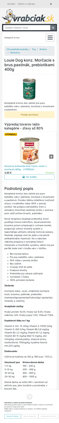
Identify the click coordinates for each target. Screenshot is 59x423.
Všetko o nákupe (26, 3)
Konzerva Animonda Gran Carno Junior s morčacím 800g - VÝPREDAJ (25, 168)
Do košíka (31, 177)
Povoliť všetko (13, 416)
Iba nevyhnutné (30, 416)
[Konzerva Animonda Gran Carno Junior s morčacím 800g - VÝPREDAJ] (29, 150)
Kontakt (11, 3)
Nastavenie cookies (48, 416)
